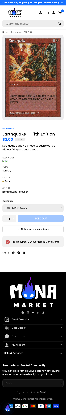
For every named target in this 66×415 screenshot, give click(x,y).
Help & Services (13, 353)
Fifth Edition (8, 128)
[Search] (60, 23)
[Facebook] (22, 312)
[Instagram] (27, 312)
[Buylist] (41, 13)
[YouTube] (33, 312)
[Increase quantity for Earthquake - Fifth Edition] (13, 219)
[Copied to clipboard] (24, 253)
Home (5, 32)
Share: (5, 253)
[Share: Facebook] (13, 253)
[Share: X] (19, 253)
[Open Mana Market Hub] (8, 407)
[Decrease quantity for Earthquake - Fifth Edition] (5, 219)
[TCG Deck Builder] (47, 12)
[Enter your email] (60, 383)
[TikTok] (43, 312)
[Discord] (38, 312)
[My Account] (54, 13)
